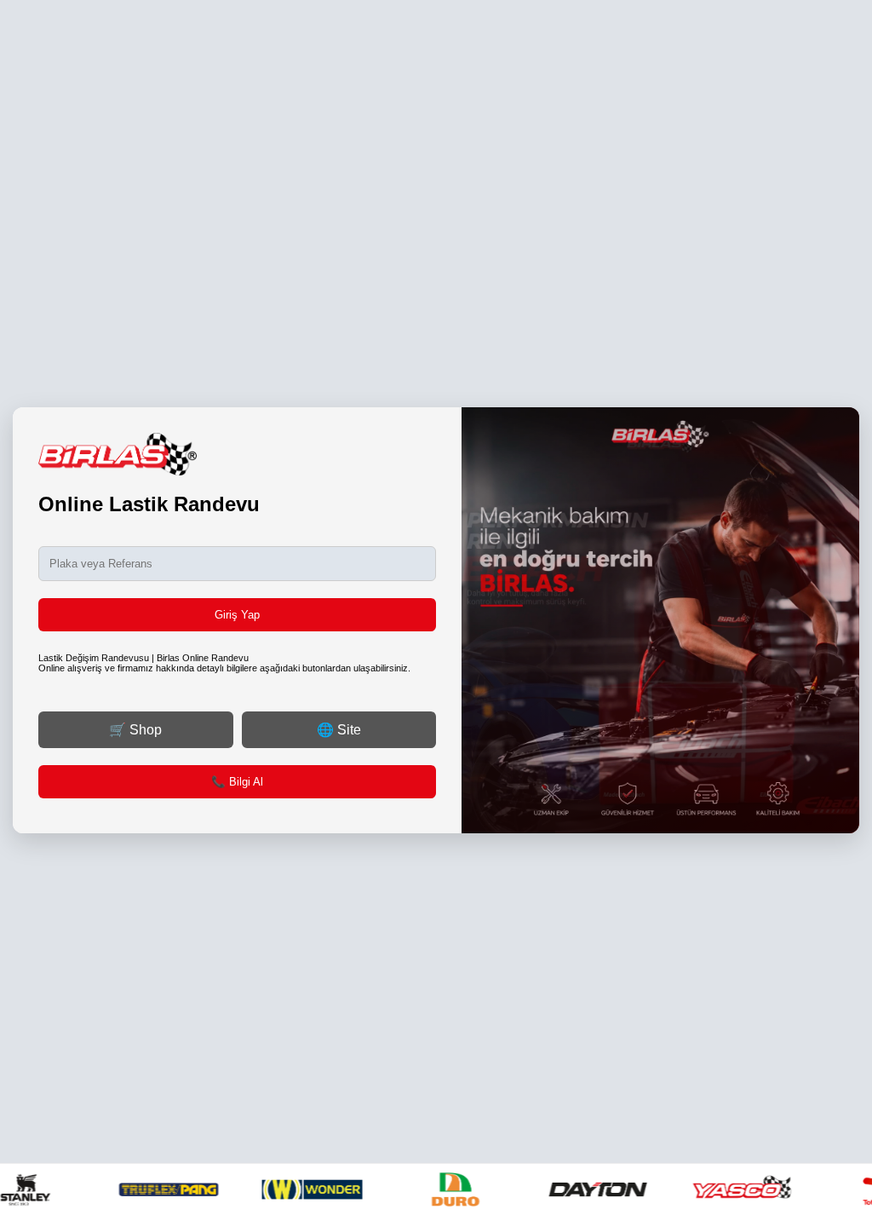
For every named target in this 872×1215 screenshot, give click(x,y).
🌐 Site (339, 730)
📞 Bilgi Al (237, 781)
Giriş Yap (237, 614)
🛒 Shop (135, 730)
